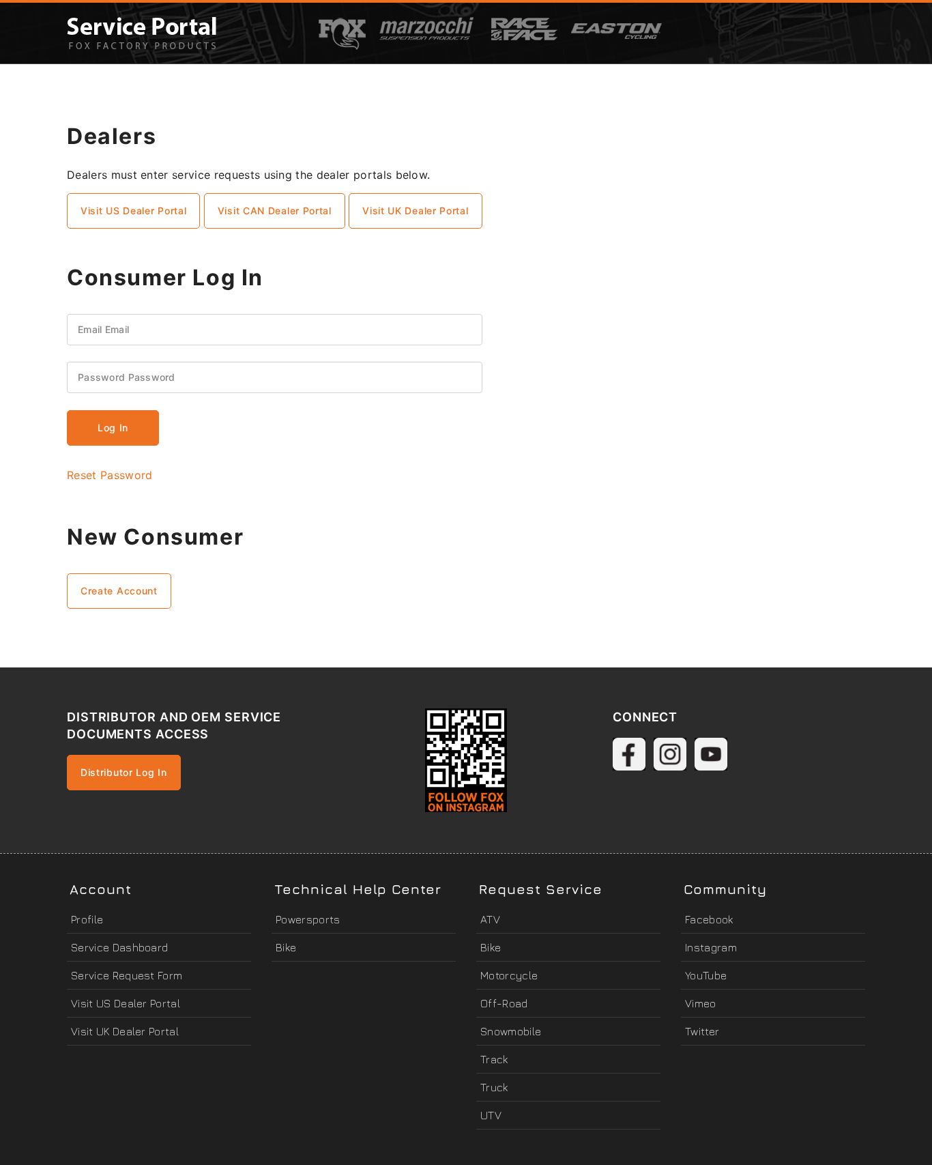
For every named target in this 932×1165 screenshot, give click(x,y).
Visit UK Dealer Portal (415, 210)
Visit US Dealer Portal (133, 210)
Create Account (119, 590)
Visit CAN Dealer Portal (275, 210)
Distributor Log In (124, 772)
